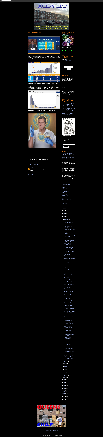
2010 (64, 393)
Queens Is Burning (67, 294)
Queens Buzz (64, 196)
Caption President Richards (69, 348)
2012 (64, 390)
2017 (64, 382)
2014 (64, 387)
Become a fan (64, 139)
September (66, 364)
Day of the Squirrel (67, 220)
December (66, 219)
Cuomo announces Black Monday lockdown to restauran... (68, 318)
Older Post (58, 176)
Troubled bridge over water (68, 358)
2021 (64, 216)
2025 (64, 210)
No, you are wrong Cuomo (68, 307)
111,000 (65, 341)
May (65, 371)
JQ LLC (31, 157)
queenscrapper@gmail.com (51, 430)
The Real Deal (64, 202)
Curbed (63, 187)
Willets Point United (65, 158)
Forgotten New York (65, 191)
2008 (64, 396)
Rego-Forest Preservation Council (68, 154)
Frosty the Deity (67, 254)
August (65, 366)
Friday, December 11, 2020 (36, 164)
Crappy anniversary (67, 324)
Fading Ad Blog (64, 188)
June (65, 369)
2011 (64, 391)
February (66, 375)
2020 (64, 218)
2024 (64, 211)
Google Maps (66, 179)
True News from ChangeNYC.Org (68, 157)
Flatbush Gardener (65, 190)
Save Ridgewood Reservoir (67, 155)
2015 (64, 385)
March (65, 374)
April (65, 372)
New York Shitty (65, 195)
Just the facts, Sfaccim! (68, 305)
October (65, 363)
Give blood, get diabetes (68, 359)
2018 (64, 380)
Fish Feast (66, 233)
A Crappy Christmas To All (68, 232)
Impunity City (64, 194)
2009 (64, 394)
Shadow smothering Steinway (69, 284)
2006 (64, 399)
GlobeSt (63, 192)
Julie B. (31, 167)
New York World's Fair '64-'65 (67, 153)
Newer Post (30, 176)
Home (44, 176)
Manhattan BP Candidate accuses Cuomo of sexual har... (69, 272)
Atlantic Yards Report (66, 184)
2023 (64, 213)
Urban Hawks (64, 203)
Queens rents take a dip (68, 320)
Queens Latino (64, 198)
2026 (64, 208)
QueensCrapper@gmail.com (67, 60)
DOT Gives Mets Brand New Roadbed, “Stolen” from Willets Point (68, 105)
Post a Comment (30, 174)
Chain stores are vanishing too (69, 222)
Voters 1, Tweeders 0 (67, 269)
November (66, 361)
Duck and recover (67, 298)
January (65, 377)
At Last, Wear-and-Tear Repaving (68, 103)
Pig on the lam (66, 277)
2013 (64, 388)
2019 (64, 379)
